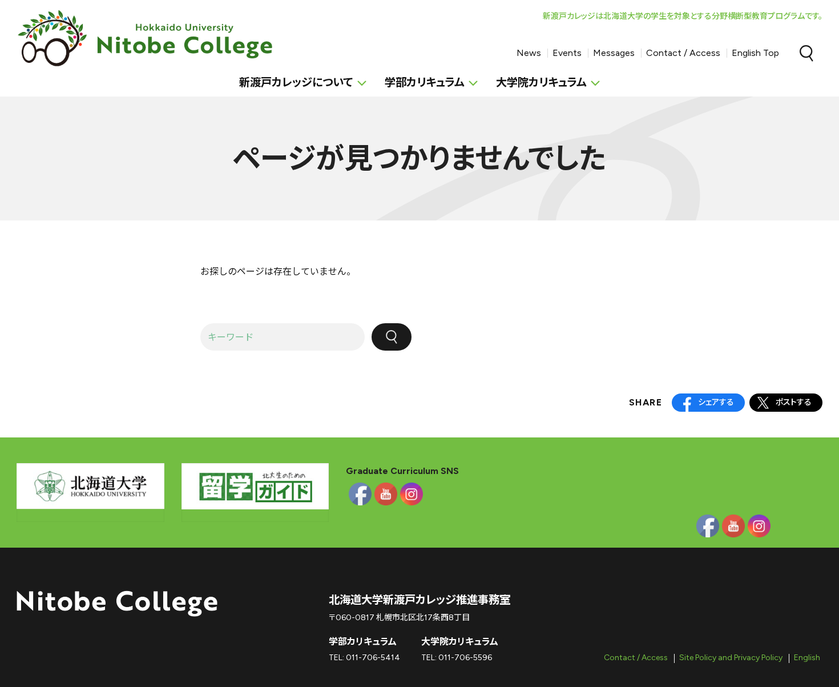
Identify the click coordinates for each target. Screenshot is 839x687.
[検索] (392, 337)
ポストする (794, 402)
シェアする (716, 402)
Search (806, 53)
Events (567, 52)
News (529, 52)
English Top (755, 52)
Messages (614, 52)
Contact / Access (683, 52)
